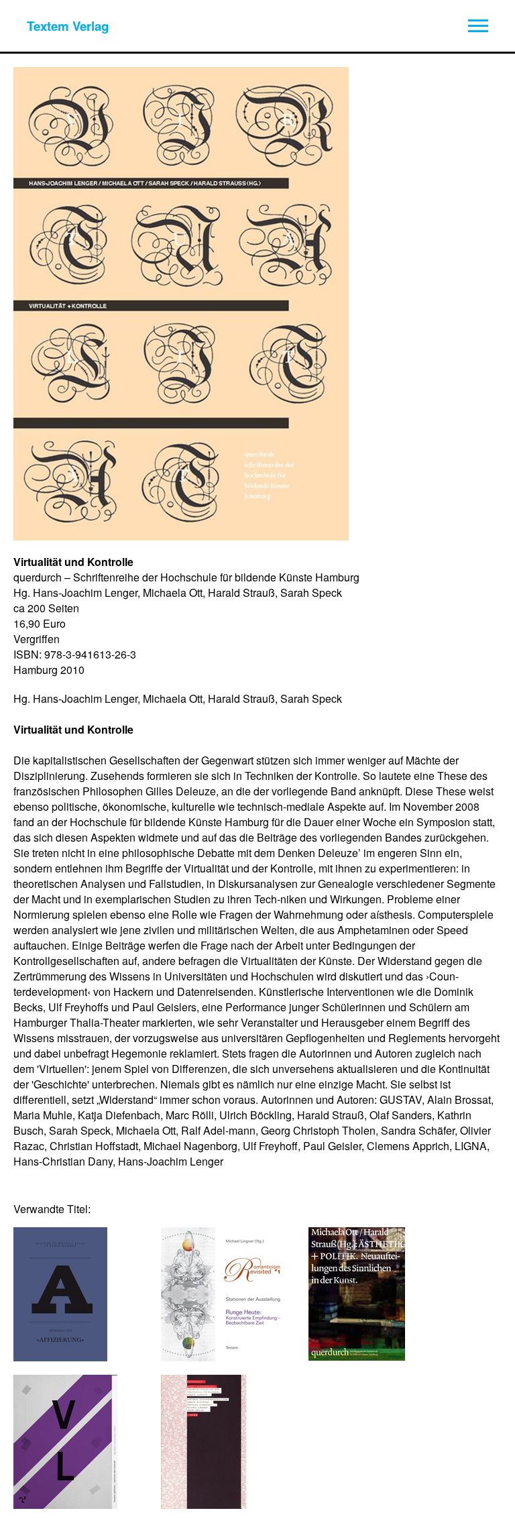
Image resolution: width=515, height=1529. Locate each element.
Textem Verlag (68, 26)
